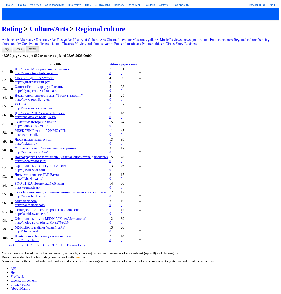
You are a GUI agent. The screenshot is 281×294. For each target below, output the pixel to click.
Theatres (68, 43)
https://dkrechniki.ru (28, 134)
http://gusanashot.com (30, 170)
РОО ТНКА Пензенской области (39, 183)
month (32, 49)
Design (62, 40)
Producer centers (221, 40)
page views (129, 64)
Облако (150, 5)
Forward (74, 245)
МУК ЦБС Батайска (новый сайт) (40, 227)
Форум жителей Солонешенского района (45, 148)
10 (62, 245)
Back (9, 245)
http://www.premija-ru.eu (32, 99)
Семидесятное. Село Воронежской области (47, 210)
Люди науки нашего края (33, 139)
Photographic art (153, 43)
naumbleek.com (26, 201)
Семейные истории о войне (35, 122)
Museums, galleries (146, 40)
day (7, 49)
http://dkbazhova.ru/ (28, 178)
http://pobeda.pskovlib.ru (32, 126)
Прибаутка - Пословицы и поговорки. (43, 236)
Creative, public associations (41, 43)
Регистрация (257, 5)
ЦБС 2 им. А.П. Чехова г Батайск (40, 113)
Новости (119, 5)
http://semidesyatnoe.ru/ (31, 214)
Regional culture (100, 29)
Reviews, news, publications (189, 40)
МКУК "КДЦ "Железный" (34, 78)
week (19, 49)
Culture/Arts (49, 29)
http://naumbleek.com (30, 205)
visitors (114, 64)
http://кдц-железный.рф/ (32, 82)
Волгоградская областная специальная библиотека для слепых (61, 157)
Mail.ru (10, 5)
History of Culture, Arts (89, 40)
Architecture (10, 40)
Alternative (27, 40)
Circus (170, 43)
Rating (12, 29)
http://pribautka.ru (27, 240)
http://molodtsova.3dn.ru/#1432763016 (42, 222)
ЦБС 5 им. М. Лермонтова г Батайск (42, 69)
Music (164, 40)
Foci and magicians (127, 43)
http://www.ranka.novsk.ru (33, 108)
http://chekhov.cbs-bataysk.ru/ (35, 117)
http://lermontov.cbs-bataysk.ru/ (36, 73)
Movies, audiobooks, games (94, 43)
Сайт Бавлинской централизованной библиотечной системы (60, 192)
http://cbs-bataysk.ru (29, 231)
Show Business (186, 43)
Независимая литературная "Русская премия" (49, 95)
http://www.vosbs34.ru (30, 161)
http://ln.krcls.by (26, 143)
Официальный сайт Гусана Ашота (40, 166)
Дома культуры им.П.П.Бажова (38, 174)
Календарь (135, 5)
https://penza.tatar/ (27, 187)
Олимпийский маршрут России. (39, 87)
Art (70, 40)
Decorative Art (46, 40)
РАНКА (21, 104)
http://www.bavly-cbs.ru (31, 196)
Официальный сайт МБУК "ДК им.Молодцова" (50, 218)
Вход (272, 5)
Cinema (112, 40)
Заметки (164, 5)
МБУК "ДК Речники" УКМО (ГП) (40, 130)
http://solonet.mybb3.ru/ (31, 152)
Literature (125, 40)
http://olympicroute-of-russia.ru (36, 91)
